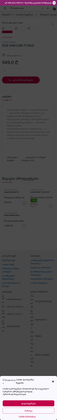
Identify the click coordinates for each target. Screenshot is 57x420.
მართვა (28, 410)
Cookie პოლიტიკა (27, 416)
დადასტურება (28, 403)
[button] (53, 381)
